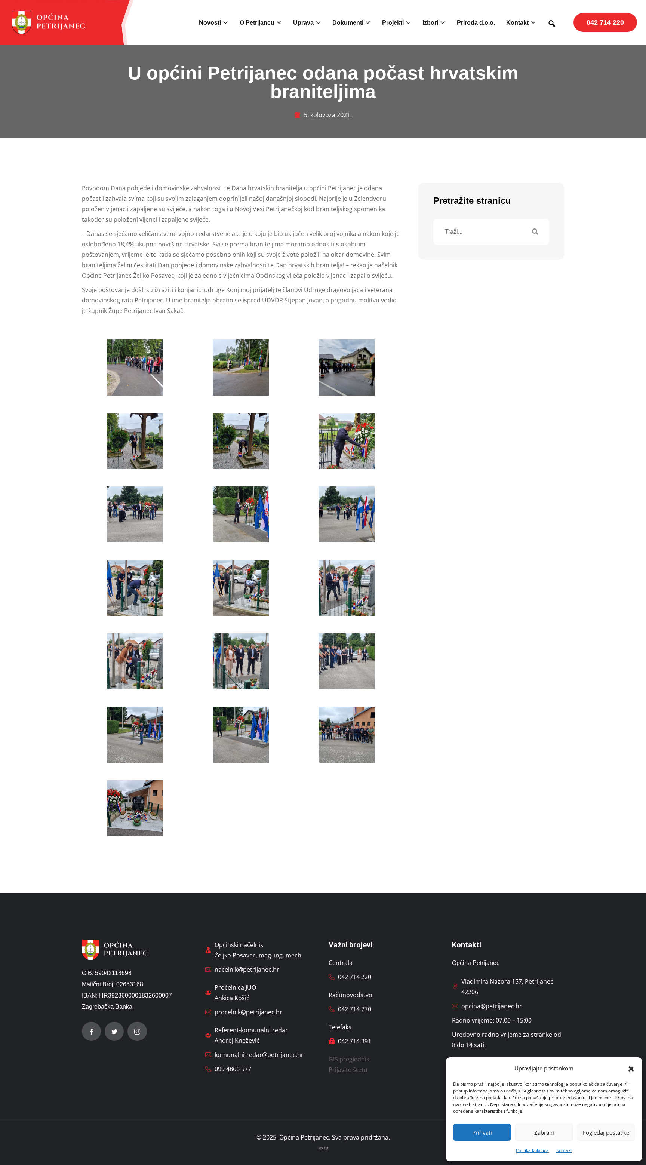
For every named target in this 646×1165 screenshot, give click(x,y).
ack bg (323, 1148)
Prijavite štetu (348, 1070)
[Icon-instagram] (137, 1031)
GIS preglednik (349, 1059)
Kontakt (564, 1150)
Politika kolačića (532, 1150)
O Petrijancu (257, 22)
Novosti (210, 22)
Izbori (430, 22)
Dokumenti (347, 22)
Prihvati (482, 1132)
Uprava (303, 22)
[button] (631, 1068)
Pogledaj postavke (605, 1132)
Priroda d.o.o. (476, 22)
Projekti (393, 22)
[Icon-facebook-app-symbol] (91, 1031)
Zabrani (544, 1132)
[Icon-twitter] (114, 1031)
